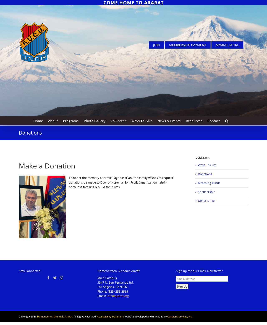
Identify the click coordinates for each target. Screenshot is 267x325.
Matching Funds (209, 183)
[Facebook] (48, 277)
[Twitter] (55, 277)
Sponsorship (206, 192)
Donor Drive (206, 201)
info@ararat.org (118, 296)
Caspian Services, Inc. (179, 316)
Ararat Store (227, 45)
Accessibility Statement (110, 316)
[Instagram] (61, 277)
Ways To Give (207, 165)
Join (156, 45)
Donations (205, 174)
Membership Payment (187, 45)
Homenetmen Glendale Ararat (54, 316)
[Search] (226, 120)
